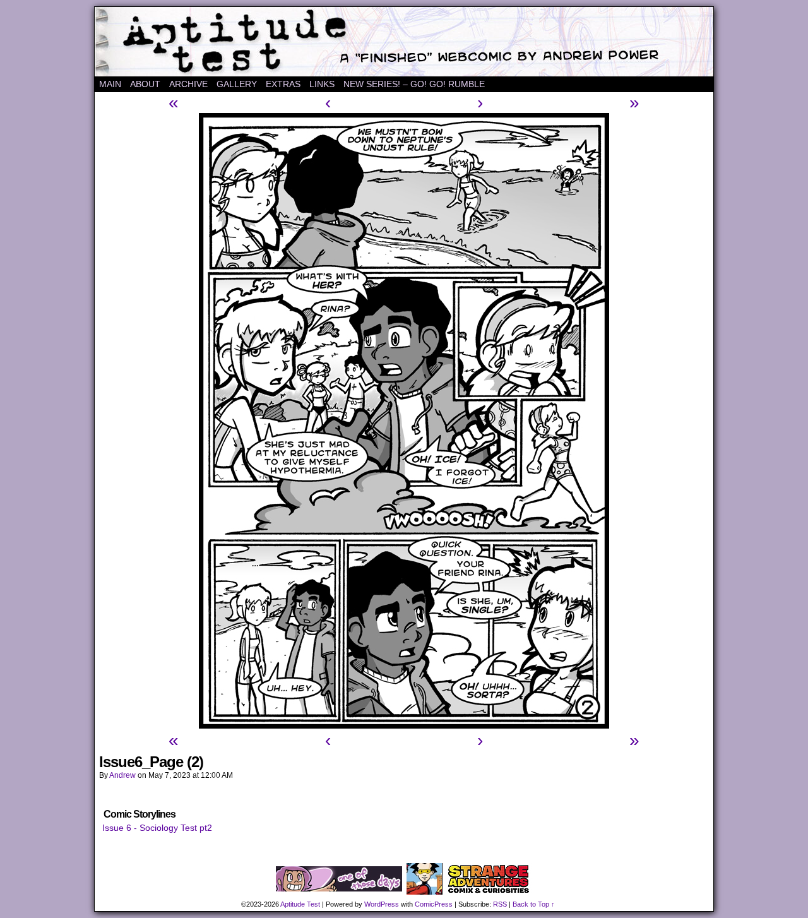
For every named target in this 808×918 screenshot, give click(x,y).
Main (110, 84)
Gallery (237, 84)
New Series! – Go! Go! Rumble (414, 84)
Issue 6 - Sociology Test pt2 (157, 828)
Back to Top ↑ (534, 904)
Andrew (122, 775)
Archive (188, 84)
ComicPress (434, 904)
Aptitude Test (404, 41)
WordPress (381, 904)
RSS (500, 904)
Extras (283, 84)
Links (322, 84)
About (145, 84)
